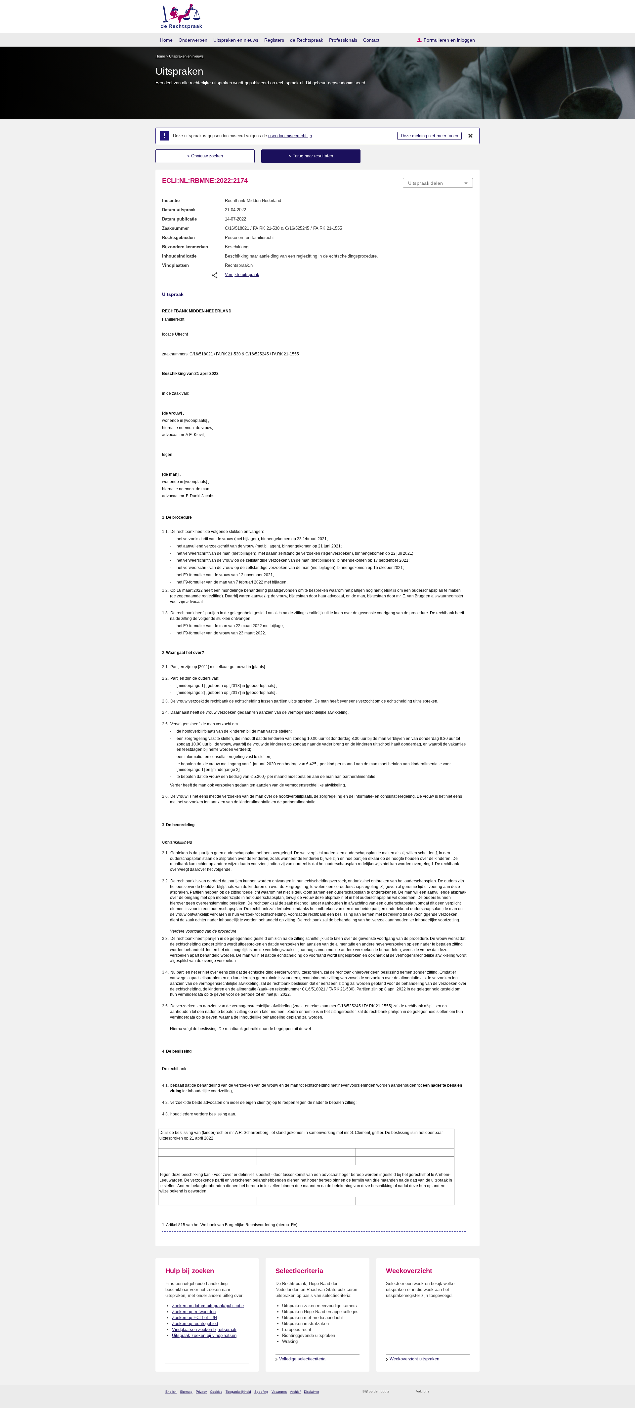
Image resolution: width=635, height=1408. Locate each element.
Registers (274, 40)
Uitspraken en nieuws (235, 40)
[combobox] (438, 183)
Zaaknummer (175, 228)
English (171, 1391)
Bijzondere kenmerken (185, 246)
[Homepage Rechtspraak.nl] (179, 15)
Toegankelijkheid (238, 1391)
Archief (295, 1391)
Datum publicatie (179, 219)
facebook (443, 1391)
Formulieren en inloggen (449, 40)
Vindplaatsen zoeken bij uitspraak (204, 1329)
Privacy (201, 1391)
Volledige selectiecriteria (302, 1358)
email (404, 1391)
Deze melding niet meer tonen (429, 135)
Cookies (216, 1391)
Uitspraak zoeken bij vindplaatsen (204, 1335)
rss (395, 1391)
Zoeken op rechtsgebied (195, 1323)
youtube (469, 1391)
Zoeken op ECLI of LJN (194, 1317)
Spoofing (261, 1391)
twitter (435, 1391)
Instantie (171, 200)
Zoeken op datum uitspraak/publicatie (208, 1305)
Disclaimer (311, 1391)
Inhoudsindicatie (179, 256)
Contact (371, 40)
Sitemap (186, 1391)
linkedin (460, 1391)
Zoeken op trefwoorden (194, 1311)
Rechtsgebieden (178, 237)
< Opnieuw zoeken (205, 155)
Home (166, 40)
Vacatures (279, 1391)
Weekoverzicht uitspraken (414, 1358)
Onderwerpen (193, 40)
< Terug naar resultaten (311, 155)
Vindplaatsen (175, 265)
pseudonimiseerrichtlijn (290, 135)
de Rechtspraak (306, 40)
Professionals (343, 40)
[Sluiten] (470, 135)
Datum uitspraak (178, 209)
